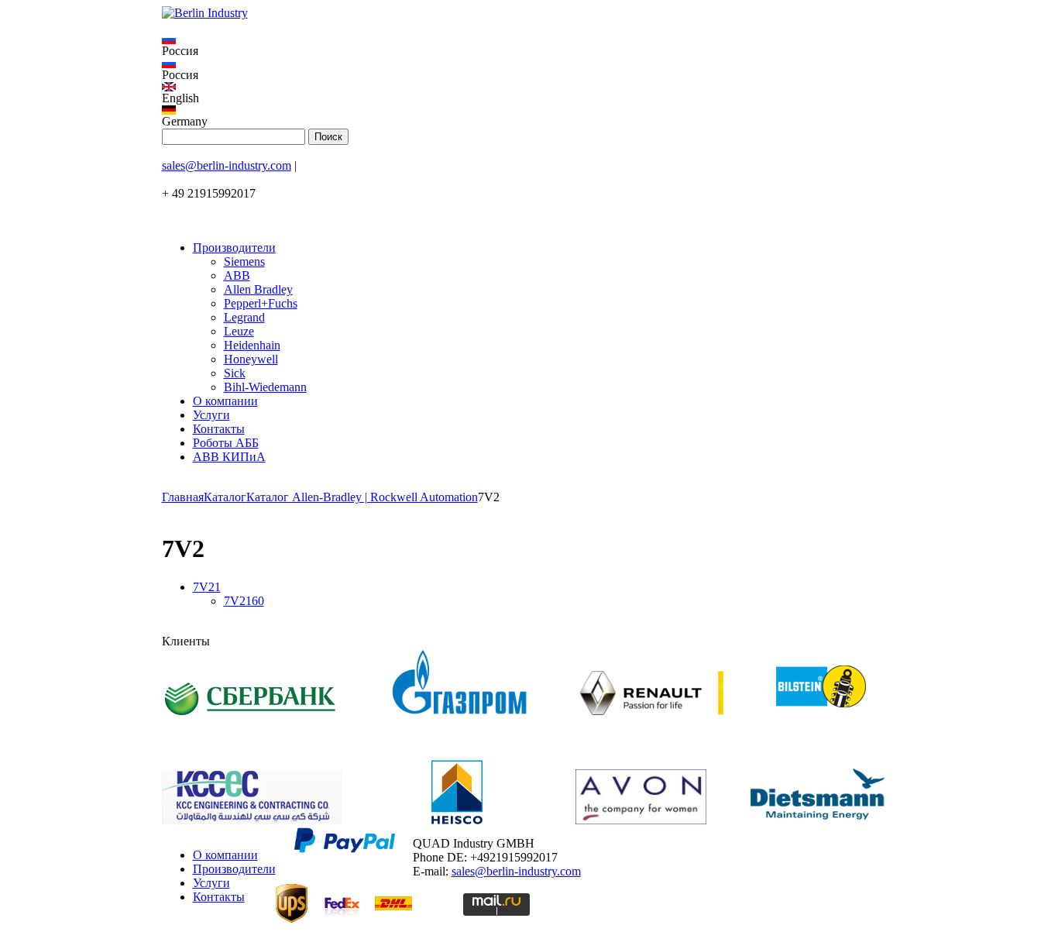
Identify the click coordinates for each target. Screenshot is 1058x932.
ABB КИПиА (229, 456)
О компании (225, 401)
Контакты (219, 428)
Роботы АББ (226, 442)
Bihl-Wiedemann (265, 387)
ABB (237, 275)
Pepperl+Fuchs (260, 303)
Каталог (225, 497)
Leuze (239, 331)
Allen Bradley (258, 289)
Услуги (211, 414)
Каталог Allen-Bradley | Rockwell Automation (362, 497)
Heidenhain (252, 345)
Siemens (244, 261)
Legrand (244, 317)
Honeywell (251, 359)
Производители (234, 247)
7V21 (207, 586)
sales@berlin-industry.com (226, 165)
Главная (183, 497)
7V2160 (244, 600)
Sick (235, 373)
